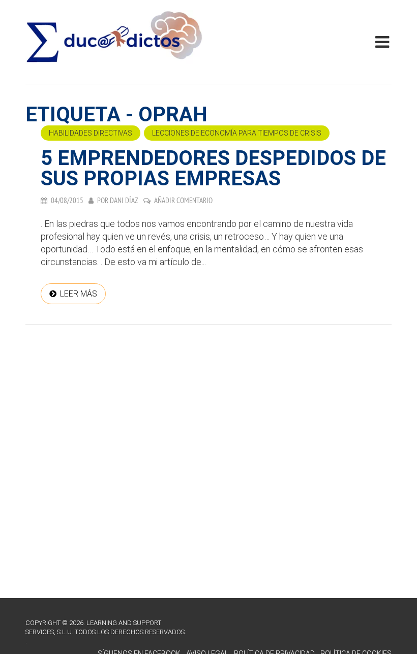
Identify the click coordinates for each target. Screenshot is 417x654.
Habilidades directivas (90, 133)
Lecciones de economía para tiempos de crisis (236, 133)
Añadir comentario (183, 200)
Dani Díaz (124, 200)
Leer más (78, 294)
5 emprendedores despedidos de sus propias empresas (213, 168)
